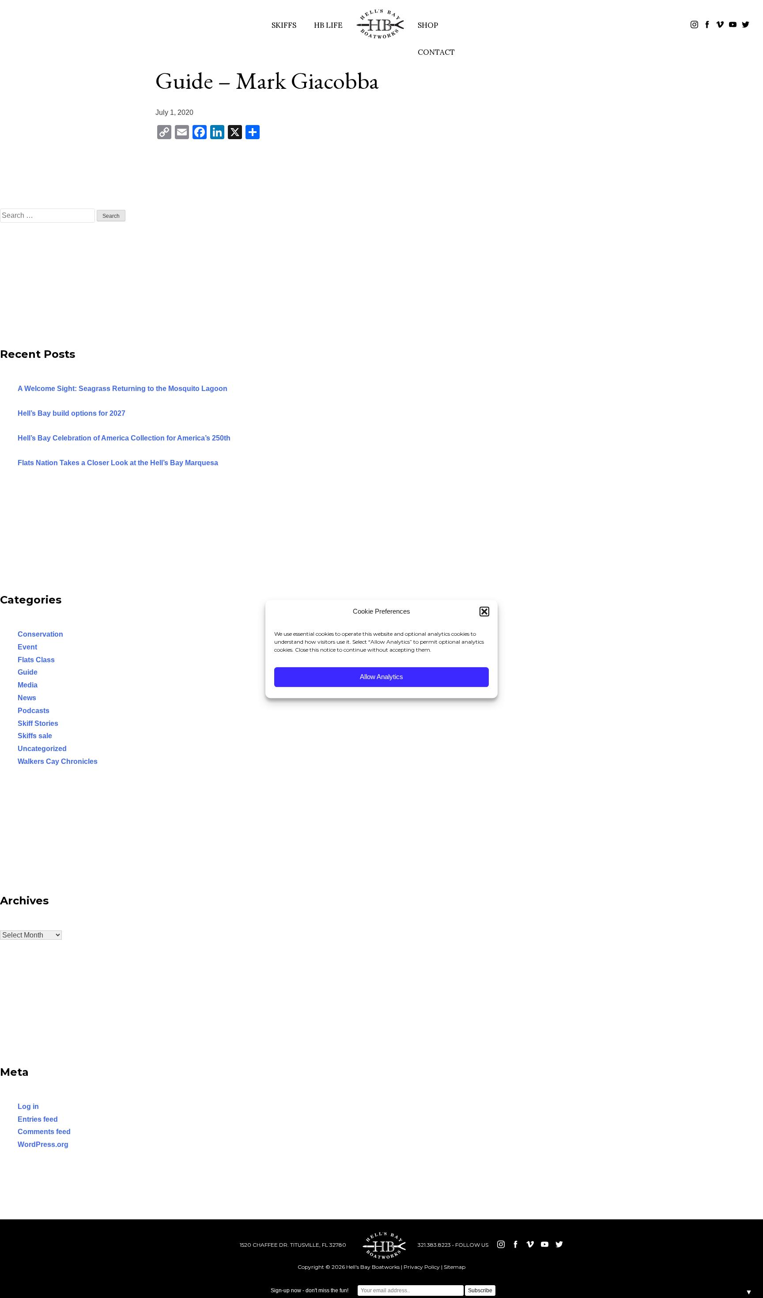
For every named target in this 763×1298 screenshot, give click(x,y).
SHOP (428, 25)
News (27, 698)
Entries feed (38, 1119)
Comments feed (44, 1131)
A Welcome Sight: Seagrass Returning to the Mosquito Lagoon (122, 388)
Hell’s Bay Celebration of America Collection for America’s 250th (124, 438)
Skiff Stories (38, 723)
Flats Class (36, 660)
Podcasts (33, 710)
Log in (28, 1106)
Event (27, 647)
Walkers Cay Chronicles (58, 761)
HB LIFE (328, 25)
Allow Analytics (381, 676)
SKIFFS (284, 25)
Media (28, 685)
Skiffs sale (35, 736)
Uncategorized (42, 748)
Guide (28, 672)
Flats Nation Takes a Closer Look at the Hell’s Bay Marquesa (118, 463)
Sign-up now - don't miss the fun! (309, 1290)
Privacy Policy (422, 1267)
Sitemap (454, 1267)
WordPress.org (43, 1144)
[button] (484, 611)
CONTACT (436, 52)
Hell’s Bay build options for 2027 (71, 413)
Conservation (40, 634)
